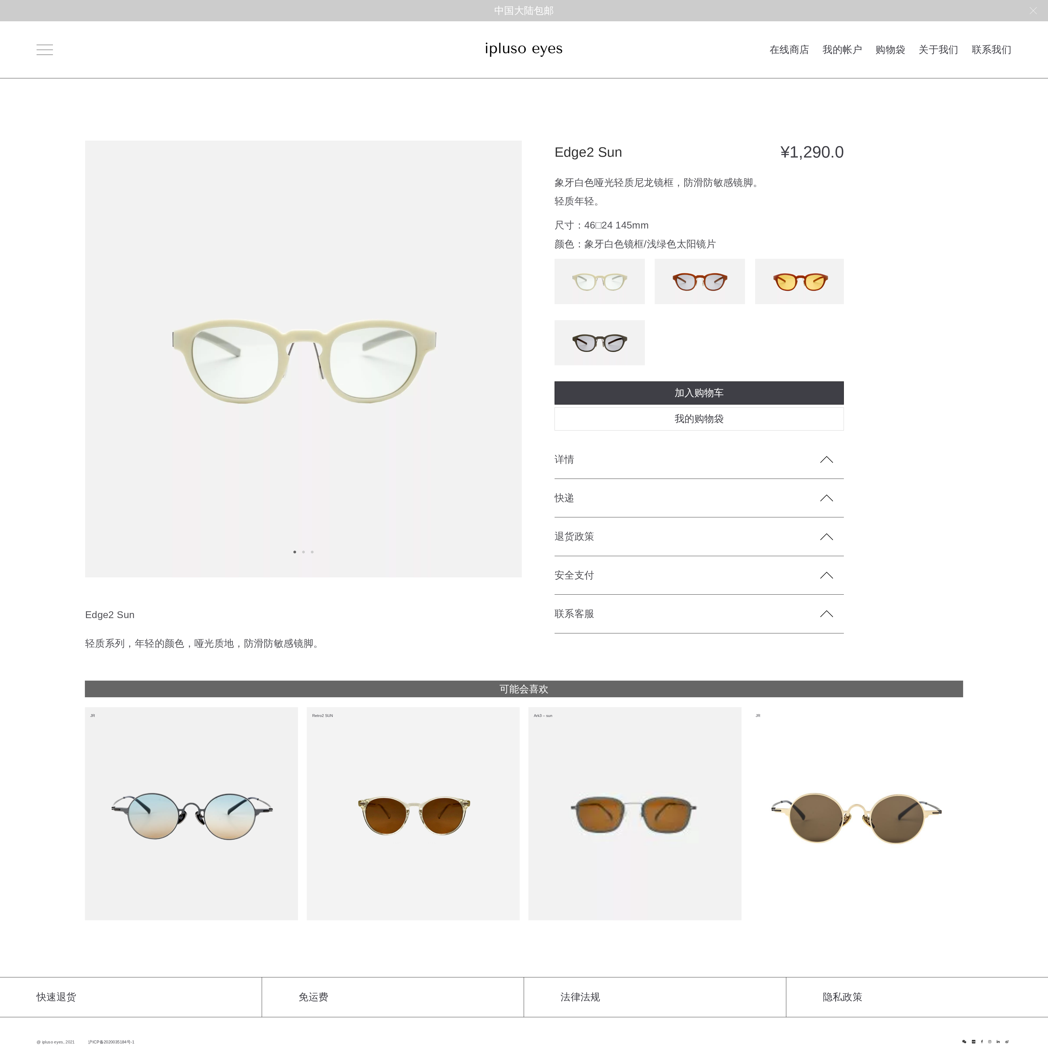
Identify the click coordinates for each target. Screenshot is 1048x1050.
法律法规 (580, 996)
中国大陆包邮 (524, 10)
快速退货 (56, 996)
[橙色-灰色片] (700, 281)
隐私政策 (842, 996)
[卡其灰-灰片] (600, 342)
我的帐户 (842, 49)
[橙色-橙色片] (800, 281)
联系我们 (991, 49)
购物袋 (890, 49)
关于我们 (938, 49)
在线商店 (789, 49)
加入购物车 (699, 392)
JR (92, 715)
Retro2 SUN (322, 715)
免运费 (313, 996)
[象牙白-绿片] (600, 281)
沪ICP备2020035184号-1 (111, 1042)
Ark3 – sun (543, 715)
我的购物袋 (699, 418)
